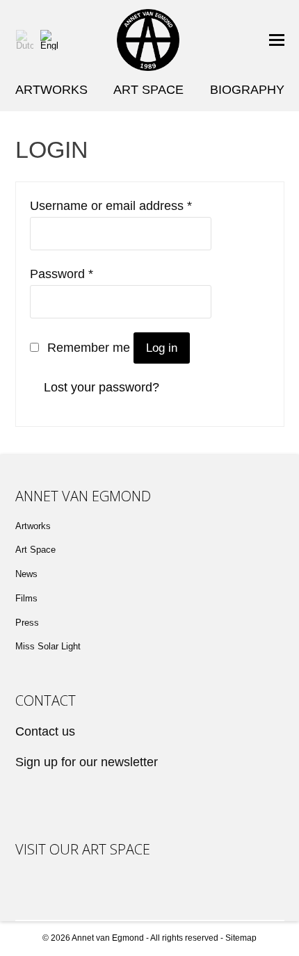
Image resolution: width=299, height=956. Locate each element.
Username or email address (111, 206)
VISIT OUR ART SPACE (82, 849)
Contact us (45, 731)
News (26, 574)
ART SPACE (148, 90)
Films (26, 598)
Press (27, 622)
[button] (276, 40)
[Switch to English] (49, 40)
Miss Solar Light (48, 646)
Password (61, 274)
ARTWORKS (51, 90)
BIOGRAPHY (247, 90)
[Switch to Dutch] (24, 40)
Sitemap (241, 938)
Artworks (33, 526)
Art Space (35, 549)
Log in (161, 348)
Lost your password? (101, 387)
